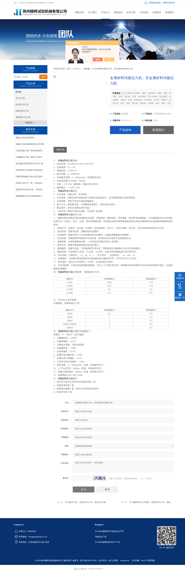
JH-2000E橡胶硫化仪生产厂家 (107, 542)
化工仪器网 (113, 560)
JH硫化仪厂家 (100, 537)
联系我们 (169, 12)
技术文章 (131, 12)
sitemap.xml (124, 560)
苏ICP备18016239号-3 (89, 560)
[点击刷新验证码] (99, 478)
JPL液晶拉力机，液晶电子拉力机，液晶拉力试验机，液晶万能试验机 (94, 502)
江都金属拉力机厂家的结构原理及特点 (31, 151)
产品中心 (105, 12)
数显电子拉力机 (22, 105)
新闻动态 (118, 12)
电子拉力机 (20, 98)
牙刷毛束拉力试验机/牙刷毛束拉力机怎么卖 (31, 170)
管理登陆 (151, 560)
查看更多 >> (30, 123)
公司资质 (144, 12)
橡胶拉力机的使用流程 (25, 138)
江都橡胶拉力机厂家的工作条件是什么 (31, 157)
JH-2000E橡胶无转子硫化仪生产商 (109, 531)
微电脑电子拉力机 (23, 117)
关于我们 (92, 12)
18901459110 (169, 3)
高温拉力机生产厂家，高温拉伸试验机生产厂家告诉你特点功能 (31, 183)
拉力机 (18, 92)
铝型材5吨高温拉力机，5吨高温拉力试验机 (31, 190)
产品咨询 (125, 130)
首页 (69, 69)
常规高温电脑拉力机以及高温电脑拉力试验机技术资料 (31, 177)
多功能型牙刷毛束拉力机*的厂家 (29, 164)
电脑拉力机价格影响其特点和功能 (30, 144)
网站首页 (79, 12)
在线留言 (156, 12)
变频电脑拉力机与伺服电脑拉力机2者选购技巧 (31, 196)
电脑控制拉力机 (22, 111)
